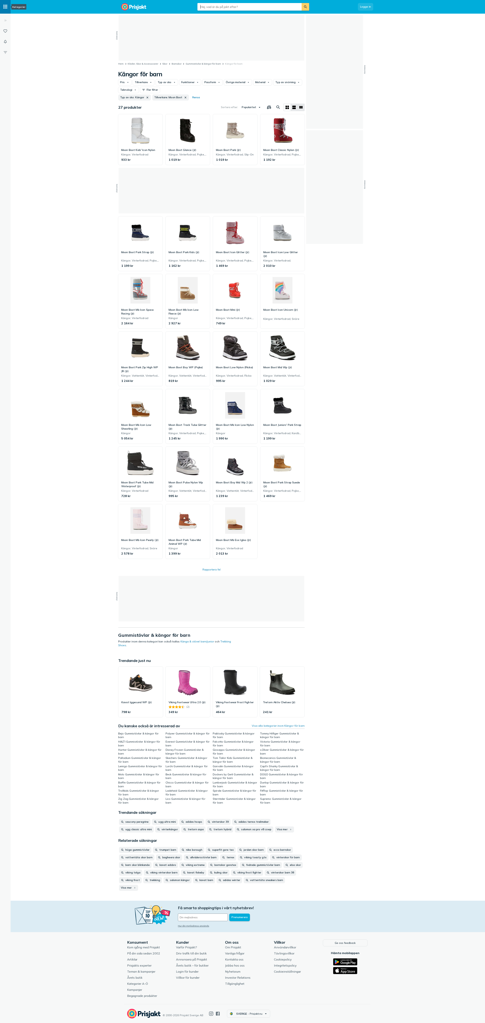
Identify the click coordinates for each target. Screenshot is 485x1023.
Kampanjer (134, 990)
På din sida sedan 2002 (143, 953)
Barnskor (176, 63)
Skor (164, 63)
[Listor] (5, 31)
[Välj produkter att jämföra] (269, 107)
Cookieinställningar (287, 971)
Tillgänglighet (234, 984)
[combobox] (249, 7)
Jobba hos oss (235, 965)
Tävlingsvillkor (284, 953)
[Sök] (305, 7)
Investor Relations (237, 977)
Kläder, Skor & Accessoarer (143, 63)
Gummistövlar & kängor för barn (203, 63)
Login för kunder (187, 971)
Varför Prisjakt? (186, 947)
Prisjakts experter (139, 965)
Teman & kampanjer (141, 971)
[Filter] (5, 52)
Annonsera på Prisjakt (191, 959)
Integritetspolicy (285, 965)
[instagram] (211, 1013)
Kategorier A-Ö (137, 984)
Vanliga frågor (234, 953)
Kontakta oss (234, 959)
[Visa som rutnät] (287, 107)
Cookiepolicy (283, 959)
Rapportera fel (212, 569)
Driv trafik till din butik (191, 953)
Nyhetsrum (232, 971)
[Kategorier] (5, 7)
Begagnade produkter (142, 996)
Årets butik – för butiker (192, 965)
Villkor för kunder (187, 977)
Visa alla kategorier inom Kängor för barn (278, 725)
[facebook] (217, 1013)
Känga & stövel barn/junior (197, 641)
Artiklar (132, 959)
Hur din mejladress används (193, 925)
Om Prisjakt (233, 947)
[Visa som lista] (294, 107)
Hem (121, 63)
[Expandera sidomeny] (5, 20)
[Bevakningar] (5, 41)
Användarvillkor (285, 947)
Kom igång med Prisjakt (143, 947)
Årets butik (134, 977)
